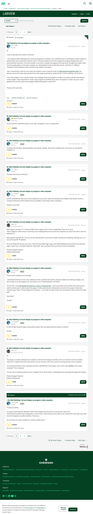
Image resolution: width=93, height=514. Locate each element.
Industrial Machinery (54, 469)
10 (12, 428)
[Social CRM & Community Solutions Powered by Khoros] (84, 446)
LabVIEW (54, 8)
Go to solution (19, 37)
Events (56, 483)
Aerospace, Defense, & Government (25, 469)
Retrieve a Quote (35, 476)
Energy (45, 469)
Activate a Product (40, 490)
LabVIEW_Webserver (32, 98)
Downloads (5, 490)
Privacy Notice (29, 508)
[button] (8, 104)
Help (88, 14)
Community (12, 8)
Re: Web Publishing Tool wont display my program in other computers (29, 116)
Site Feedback (65, 490)
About (19, 483)
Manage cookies (63, 508)
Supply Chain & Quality (46, 483)
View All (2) (10, 101)
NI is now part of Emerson (9, 483)
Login (82, 14)
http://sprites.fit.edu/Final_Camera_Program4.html (35, 286)
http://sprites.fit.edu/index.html (68, 71)
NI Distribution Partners (9, 476)
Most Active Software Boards (40, 8)
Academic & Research (8, 469)
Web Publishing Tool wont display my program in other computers (28, 43)
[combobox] (48, 21)
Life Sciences (64, 469)
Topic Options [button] (10, 26)
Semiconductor (74, 469)
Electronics (39, 469)
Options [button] (83, 46)
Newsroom (36, 483)
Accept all (73, 509)
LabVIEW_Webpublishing (18, 98)
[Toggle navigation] (12, 3)
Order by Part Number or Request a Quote (63, 476)
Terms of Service (46, 476)
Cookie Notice (40, 508)
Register (74, 14)
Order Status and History (23, 476)
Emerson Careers (27, 483)
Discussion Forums (23, 8)
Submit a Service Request (53, 490)
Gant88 (83, 395)
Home (5, 8)
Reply (83, 104)
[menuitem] (84, 4)
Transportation (83, 469)
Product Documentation (16, 490)
